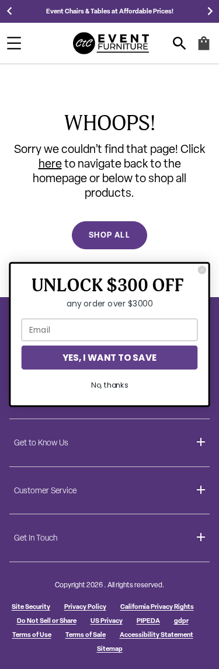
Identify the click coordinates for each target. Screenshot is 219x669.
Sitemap (110, 648)
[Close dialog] (201, 270)
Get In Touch (35, 538)
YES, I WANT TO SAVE (109, 357)
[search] (179, 43)
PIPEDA (148, 620)
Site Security (31, 606)
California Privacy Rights (157, 606)
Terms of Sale (85, 634)
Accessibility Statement (156, 634)
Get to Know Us (41, 443)
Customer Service (45, 491)
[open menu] (14, 43)
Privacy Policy (85, 606)
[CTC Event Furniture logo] (111, 43)
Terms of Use (31, 634)
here (50, 163)
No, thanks (109, 385)
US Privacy (107, 620)
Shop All (109, 234)
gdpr (181, 620)
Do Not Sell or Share (47, 620)
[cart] (204, 48)
